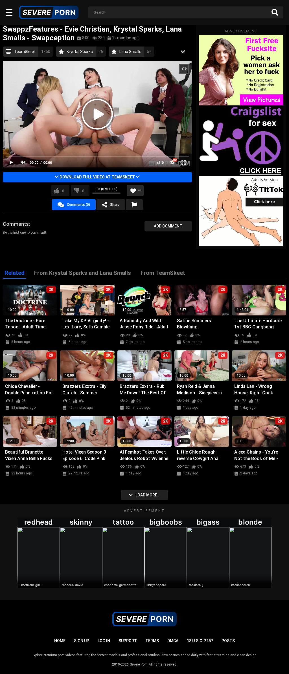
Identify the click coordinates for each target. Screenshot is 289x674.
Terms (152, 640)
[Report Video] (134, 204)
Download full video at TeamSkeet (97, 177)
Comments (16, 224)
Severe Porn (139, 664)
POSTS (228, 640)
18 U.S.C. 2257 (200, 640)
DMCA (172, 640)
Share (114, 205)
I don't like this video (83, 191)
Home (59, 640)
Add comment (168, 226)
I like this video (63, 191)
